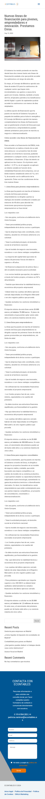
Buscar (37, 621)
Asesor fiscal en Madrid (13, 652)
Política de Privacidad (23, 791)
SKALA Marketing (21, 794)
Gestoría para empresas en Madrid (17, 631)
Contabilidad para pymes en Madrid (18, 642)
